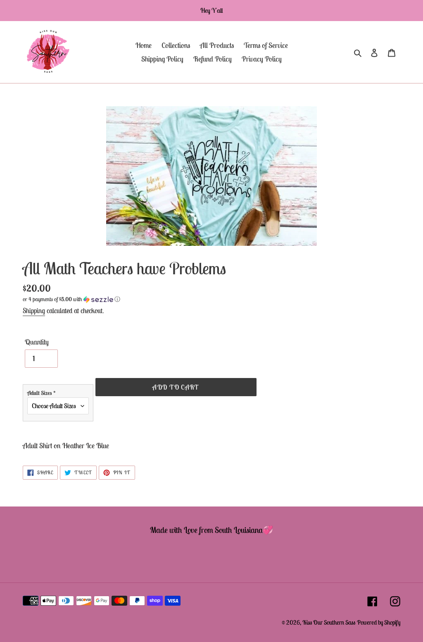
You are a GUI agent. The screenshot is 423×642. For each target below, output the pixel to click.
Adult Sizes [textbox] (41, 393)
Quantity (37, 342)
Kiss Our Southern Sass (328, 622)
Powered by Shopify (378, 622)
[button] (71, 299)
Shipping (34, 310)
